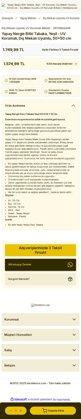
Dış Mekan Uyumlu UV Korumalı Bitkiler (26, 28)
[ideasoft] (18, 399)
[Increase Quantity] (23, 411)
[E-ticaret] (40, 399)
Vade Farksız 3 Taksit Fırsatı (60, 49)
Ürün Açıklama (15, 105)
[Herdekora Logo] (40, 6)
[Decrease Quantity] (8, 411)
